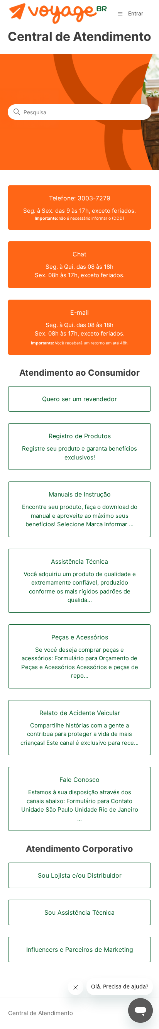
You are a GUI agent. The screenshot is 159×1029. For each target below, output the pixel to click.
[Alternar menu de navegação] (120, 13)
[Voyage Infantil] (58, 13)
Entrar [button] (135, 13)
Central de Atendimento (40, 1013)
